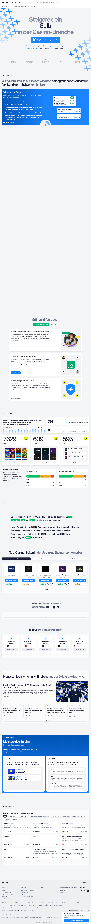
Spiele (41, 46)
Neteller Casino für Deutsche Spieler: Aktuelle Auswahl (73, 850)
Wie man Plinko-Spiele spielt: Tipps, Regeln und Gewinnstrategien (27, 771)
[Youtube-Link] (81, 890)
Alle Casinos (46, 462)
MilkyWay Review (63, 584)
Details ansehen (11, 649)
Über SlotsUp (16, 372)
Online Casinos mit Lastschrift (40, 849)
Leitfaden (62, 890)
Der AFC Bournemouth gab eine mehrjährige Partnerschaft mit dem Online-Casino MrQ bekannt (56, 710)
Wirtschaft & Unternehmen (75, 705)
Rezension (12, 584)
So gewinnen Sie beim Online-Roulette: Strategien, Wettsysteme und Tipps (28, 778)
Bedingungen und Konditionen (28, 890)
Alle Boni (75, 462)
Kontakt (18, 2)
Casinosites (66, 431)
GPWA (24, 910)
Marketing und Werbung (53, 705)
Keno (51, 776)
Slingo (52, 769)
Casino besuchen (10, 580)
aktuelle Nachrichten (33, 48)
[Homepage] (5, 2)
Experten (4, 890)
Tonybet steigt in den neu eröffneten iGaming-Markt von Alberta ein (33, 710)
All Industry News (45, 720)
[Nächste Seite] (47, 861)
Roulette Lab (18, 776)
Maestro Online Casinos (67, 823)
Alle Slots (15, 462)
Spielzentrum (45, 616)
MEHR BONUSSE (45, 655)
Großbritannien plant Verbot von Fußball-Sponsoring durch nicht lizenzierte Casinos (12, 710)
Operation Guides (19, 769)
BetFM (5, 849)
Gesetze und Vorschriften (9, 705)
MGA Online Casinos (9, 823)
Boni (37, 46)
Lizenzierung (28, 705)
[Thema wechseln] (88, 2)
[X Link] (84, 890)
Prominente (6, 681)
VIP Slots (6, 836)
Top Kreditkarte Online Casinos (40, 823)
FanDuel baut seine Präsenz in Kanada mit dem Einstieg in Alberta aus (77, 710)
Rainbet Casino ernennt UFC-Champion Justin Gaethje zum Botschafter (28, 686)
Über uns (13, 2)
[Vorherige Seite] (43, 861)
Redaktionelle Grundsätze (8, 894)
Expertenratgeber (48, 46)
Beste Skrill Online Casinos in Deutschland (72, 836)
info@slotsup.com (21, 907)
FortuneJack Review (47, 584)
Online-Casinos (30, 46)
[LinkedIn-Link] (88, 890)
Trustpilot (85, 910)
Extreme (35, 836)
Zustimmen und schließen (76, 920)
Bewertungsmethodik (6, 892)
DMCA (31, 910)
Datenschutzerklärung (26, 892)
